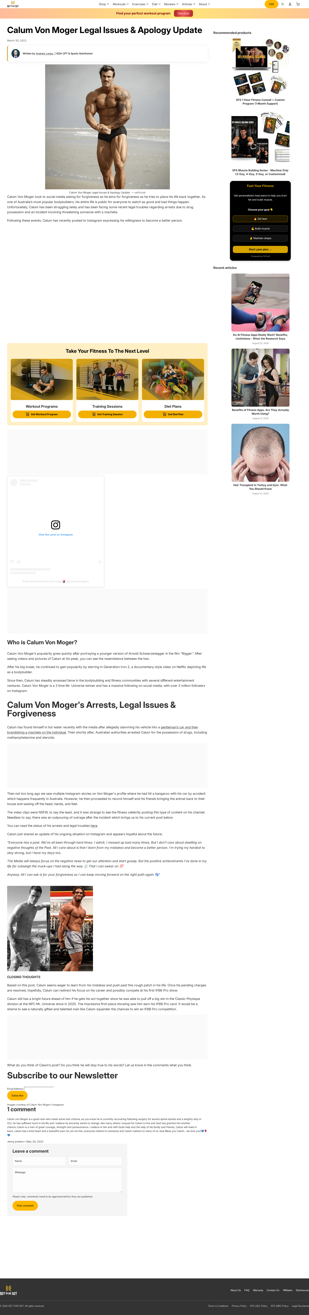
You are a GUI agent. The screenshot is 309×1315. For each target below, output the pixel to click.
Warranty (258, 1290)
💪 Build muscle (260, 228)
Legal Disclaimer (300, 1306)
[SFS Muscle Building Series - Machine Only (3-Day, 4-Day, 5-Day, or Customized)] (260, 138)
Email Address (15, 1088)
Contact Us (273, 1290)
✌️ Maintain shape (260, 238)
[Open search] (282, 4)
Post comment (25, 1205)
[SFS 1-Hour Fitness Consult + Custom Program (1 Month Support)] (260, 68)
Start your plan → (260, 249)
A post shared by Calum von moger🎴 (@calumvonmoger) (56, 581)
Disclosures (302, 1290)
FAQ (246, 1290)
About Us (235, 1290)
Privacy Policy (239, 1306)
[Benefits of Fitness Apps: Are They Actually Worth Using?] (260, 378)
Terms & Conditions (218, 1306)
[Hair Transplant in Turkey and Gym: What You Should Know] (260, 453)
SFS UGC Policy (259, 1306)
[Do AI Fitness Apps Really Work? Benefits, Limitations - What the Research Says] (260, 303)
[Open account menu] (290, 4)
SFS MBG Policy (280, 1306)
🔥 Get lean (260, 218)
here (94, 826)
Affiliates (287, 1290)
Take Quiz (183, 13)
